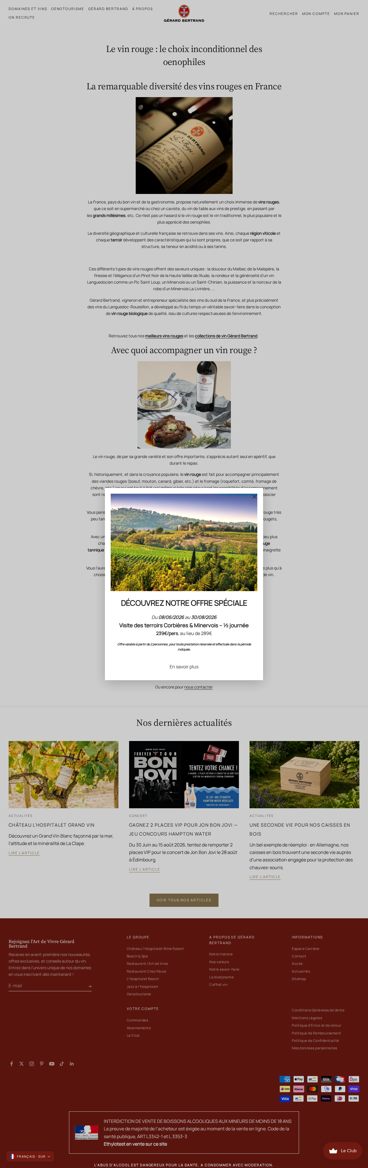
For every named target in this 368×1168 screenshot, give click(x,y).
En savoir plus (184, 666)
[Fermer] (254, 496)
